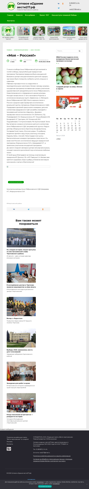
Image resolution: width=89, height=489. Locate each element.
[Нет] (87, 484)
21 (72, 128)
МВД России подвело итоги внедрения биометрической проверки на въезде (67, 59)
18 (61, 128)
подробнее (40, 482)
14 (72, 125)
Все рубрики (30, 15)
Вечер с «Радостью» (15, 318)
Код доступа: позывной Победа (64, 15)
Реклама (9, 441)
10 (57, 125)
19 (64, 128)
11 (60, 125)
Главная (10, 15)
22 (76, 128)
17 (57, 128)
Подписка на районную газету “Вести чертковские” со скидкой (18, 438)
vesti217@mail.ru (75, 9)
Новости (19, 15)
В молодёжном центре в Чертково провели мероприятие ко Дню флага (21, 286)
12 (64, 125)
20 (68, 128)
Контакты (11, 21)
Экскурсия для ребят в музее (18, 383)
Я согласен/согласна (45, 486)
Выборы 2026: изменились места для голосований (20, 351)
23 (79, 128)
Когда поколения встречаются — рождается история (20, 415)
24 (57, 130)
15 (75, 125)
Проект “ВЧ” (44, 15)
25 (61, 130)
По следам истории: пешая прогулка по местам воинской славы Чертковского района (21, 252)
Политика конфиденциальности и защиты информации (51, 456)
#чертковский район (15, 203)
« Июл (58, 139)
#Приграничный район (16, 182)
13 (68, 125)
